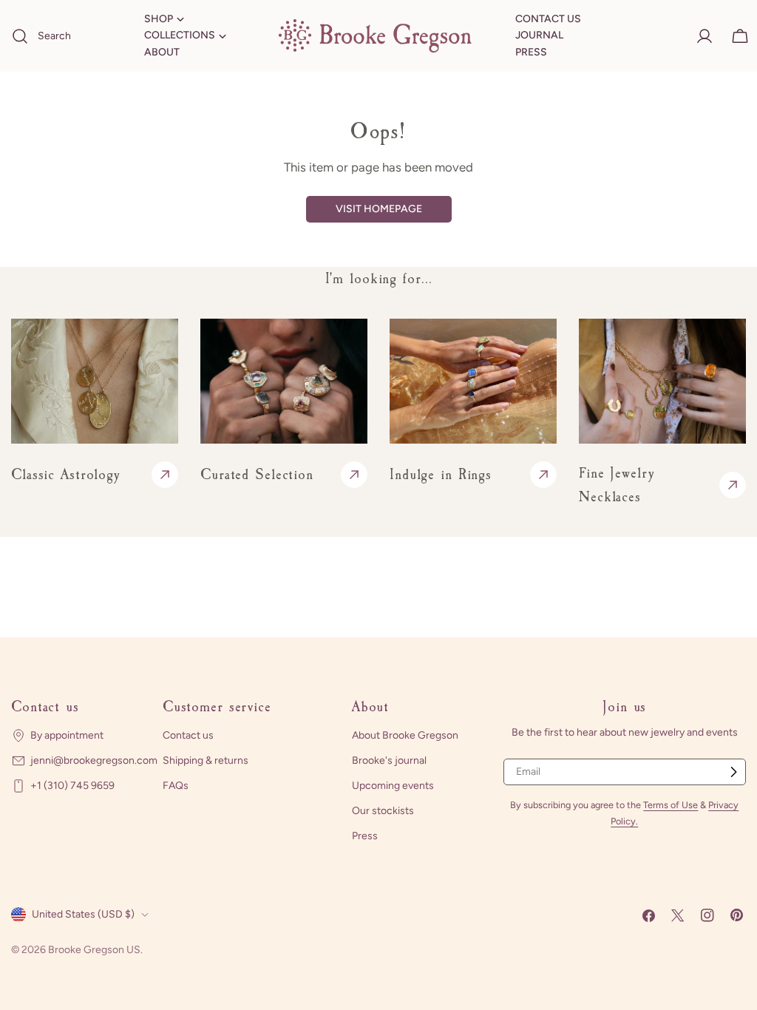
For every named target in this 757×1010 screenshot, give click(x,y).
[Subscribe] (733, 772)
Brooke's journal (389, 760)
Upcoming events (393, 785)
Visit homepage (379, 209)
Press (365, 836)
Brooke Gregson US (94, 949)
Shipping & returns (205, 760)
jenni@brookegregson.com (93, 760)
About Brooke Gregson (405, 735)
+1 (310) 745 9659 (72, 785)
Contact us (188, 735)
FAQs (176, 785)
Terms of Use (670, 804)
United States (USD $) (83, 914)
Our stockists (383, 810)
